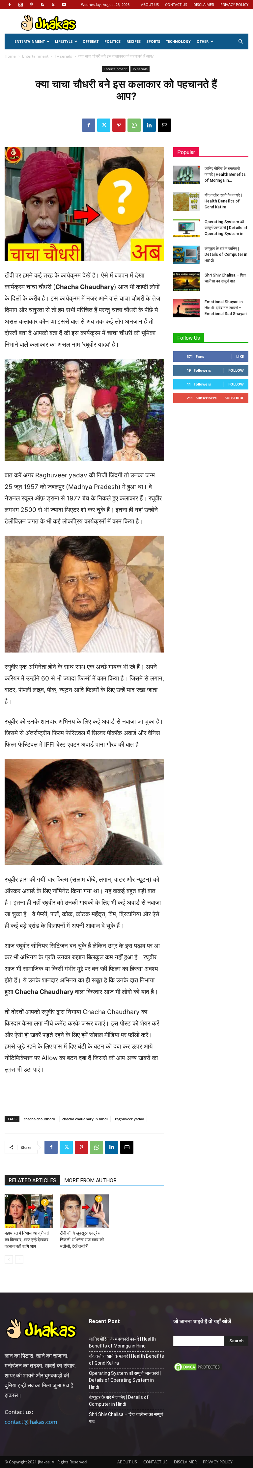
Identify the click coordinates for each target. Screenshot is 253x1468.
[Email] (164, 125)
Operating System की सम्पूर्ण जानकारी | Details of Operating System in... (226, 228)
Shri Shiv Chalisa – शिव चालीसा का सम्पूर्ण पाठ (126, 1418)
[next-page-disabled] (19, 1259)
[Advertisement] (84, 1094)
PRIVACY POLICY (234, 4)
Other (203, 41)
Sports (153, 41)
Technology (178, 41)
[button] (240, 42)
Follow (236, 370)
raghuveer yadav (129, 1118)
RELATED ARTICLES (32, 1180)
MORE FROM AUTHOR (90, 1180)
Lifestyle (63, 41)
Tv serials (63, 56)
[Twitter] (53, 4)
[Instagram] (20, 4)
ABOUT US (150, 4)
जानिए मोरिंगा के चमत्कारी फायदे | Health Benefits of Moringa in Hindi (122, 1342)
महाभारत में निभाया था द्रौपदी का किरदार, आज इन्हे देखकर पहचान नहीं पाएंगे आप (27, 1240)
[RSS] (42, 4)
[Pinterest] (31, 4)
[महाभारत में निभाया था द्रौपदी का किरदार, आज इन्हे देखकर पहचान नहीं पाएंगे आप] (29, 1211)
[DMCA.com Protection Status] (198, 1370)
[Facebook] (9, 4)
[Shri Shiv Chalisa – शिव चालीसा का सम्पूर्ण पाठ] (186, 281)
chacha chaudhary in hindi (85, 1118)
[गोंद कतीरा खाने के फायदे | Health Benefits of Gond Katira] (186, 201)
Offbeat (90, 41)
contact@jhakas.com (31, 1422)
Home (10, 56)
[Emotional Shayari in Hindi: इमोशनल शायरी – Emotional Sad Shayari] (186, 308)
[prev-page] (9, 1259)
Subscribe (234, 397)
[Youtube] (64, 4)
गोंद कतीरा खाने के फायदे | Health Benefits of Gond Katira (223, 201)
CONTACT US (176, 4)
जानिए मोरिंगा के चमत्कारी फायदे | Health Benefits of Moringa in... (225, 174)
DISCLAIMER (203, 4)
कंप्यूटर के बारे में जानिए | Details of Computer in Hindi (226, 254)
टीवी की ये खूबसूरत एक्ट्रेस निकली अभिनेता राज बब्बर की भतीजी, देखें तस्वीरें (82, 1240)
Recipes (133, 41)
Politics (112, 41)
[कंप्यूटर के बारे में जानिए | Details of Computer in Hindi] (186, 255)
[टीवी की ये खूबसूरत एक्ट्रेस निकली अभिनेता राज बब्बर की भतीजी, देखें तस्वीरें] (84, 1211)
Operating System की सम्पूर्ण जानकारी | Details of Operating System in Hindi (125, 1380)
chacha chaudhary (39, 1118)
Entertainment (29, 41)
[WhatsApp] (134, 125)
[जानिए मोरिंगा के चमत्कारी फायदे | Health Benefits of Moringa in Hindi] (186, 175)
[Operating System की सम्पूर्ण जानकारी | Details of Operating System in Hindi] (186, 228)
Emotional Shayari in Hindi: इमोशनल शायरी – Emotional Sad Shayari (226, 308)
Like (240, 356)
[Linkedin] (149, 125)
